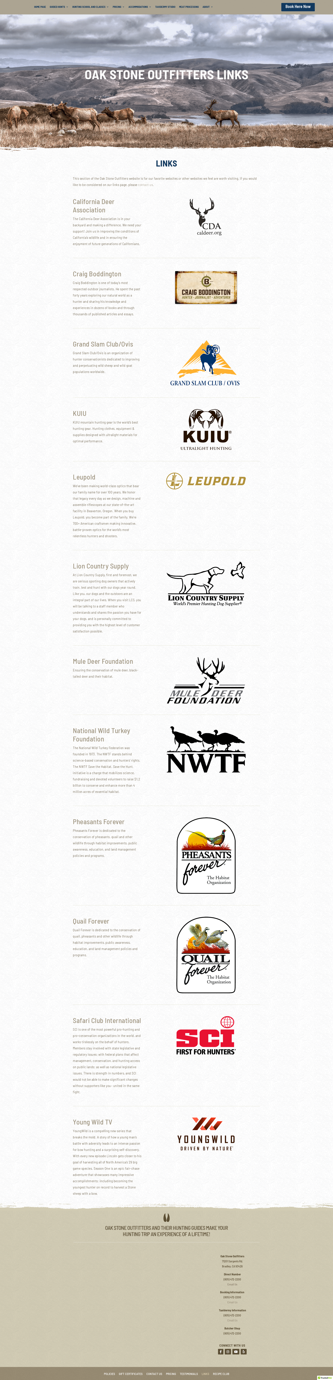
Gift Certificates (131, 1374)
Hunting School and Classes (88, 7)
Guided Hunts (57, 7)
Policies (109, 1374)
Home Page (40, 7)
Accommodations (138, 7)
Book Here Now (298, 6)
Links (205, 1374)
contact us (145, 184)
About (206, 7)
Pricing (117, 7)
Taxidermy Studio (165, 7)
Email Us (232, 1284)
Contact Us (154, 1374)
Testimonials (189, 1374)
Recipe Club (221, 1374)
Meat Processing (189, 7)
